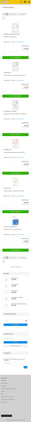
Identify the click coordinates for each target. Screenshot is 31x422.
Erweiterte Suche (15, 345)
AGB (2, 394)
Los (25, 367)
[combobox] (13, 14)
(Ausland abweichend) (19, 41)
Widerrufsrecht (4, 383)
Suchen (15, 342)
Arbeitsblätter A (7, 72)
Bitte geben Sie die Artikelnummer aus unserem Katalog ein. (14, 360)
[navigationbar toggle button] (29, 2)
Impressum (3, 380)
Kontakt (3, 391)
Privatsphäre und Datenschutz (8, 399)
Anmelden (15, 324)
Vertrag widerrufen (6, 415)
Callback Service (5, 402)
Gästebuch (3, 386)
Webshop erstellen (10, 419)
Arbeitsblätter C (7, 188)
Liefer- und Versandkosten (7, 396)
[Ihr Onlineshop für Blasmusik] (4, 2)
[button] (3, 14)
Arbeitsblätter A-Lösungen (10, 111)
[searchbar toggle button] (21, 2)
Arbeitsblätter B (7, 149)
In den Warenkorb (15, 57)
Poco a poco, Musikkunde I (10, 226)
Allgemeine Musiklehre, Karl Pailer (12, 34)
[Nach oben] (26, 419)
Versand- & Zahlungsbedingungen (8, 388)
